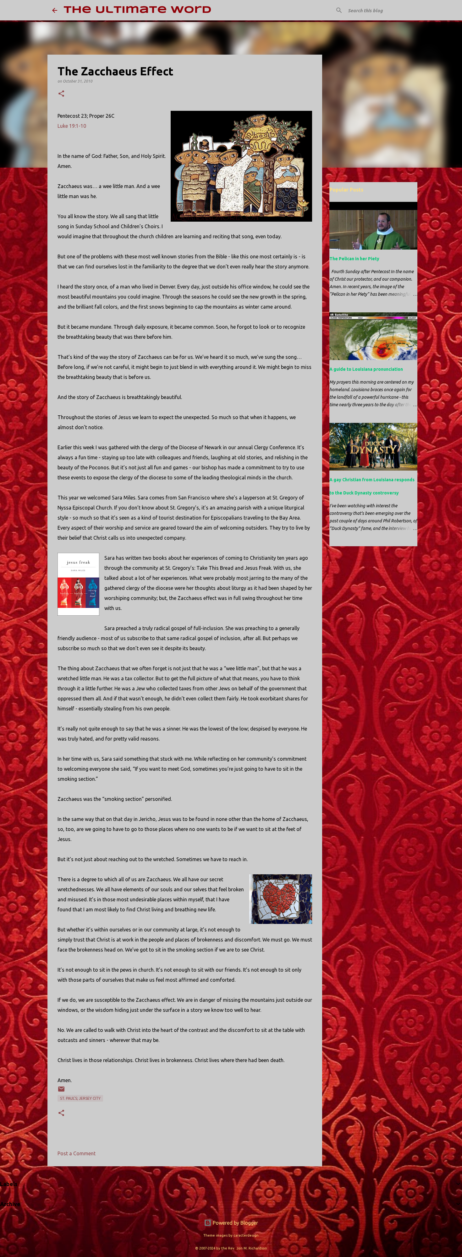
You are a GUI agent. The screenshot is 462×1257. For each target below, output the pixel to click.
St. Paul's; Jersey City (80, 1098)
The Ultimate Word (137, 10)
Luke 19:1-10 (72, 126)
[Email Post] (61, 1091)
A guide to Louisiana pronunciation (366, 369)
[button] (61, 94)
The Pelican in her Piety (354, 258)
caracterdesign (246, 1235)
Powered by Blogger (235, 1223)
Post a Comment (77, 1153)
